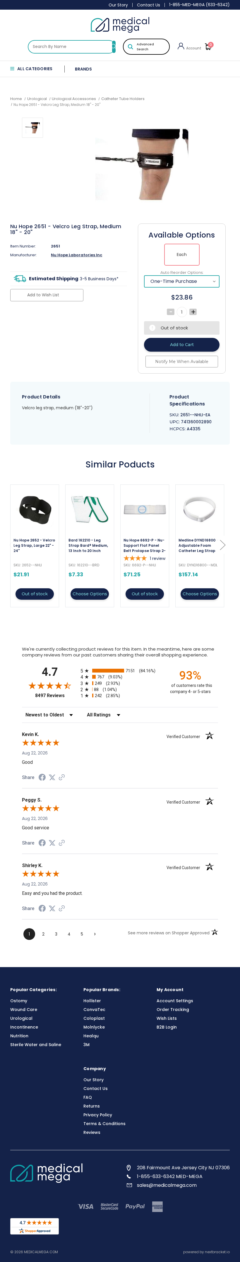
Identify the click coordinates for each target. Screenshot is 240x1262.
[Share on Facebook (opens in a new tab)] (42, 778)
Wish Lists (167, 1018)
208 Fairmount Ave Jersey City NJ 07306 (183, 1167)
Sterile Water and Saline (35, 1045)
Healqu (91, 1036)
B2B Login (167, 1027)
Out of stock (35, 593)
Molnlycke (94, 1027)
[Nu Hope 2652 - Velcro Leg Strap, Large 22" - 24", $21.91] (34, 510)
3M (86, 1045)
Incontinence (24, 1027)
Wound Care (23, 1009)
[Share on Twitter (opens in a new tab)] (52, 777)
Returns (91, 1106)
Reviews (91, 1132)
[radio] (120, 671)
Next (222, 544)
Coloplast (94, 1018)
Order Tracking (173, 1009)
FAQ (87, 1097)
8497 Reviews (56, 695)
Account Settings (175, 1001)
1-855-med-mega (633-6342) (199, 5)
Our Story (118, 5)
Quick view (34, 546)
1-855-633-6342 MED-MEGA (170, 1176)
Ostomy (18, 1001)
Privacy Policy (97, 1115)
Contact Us (148, 5)
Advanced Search (145, 46)
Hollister (92, 1001)
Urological (21, 1018)
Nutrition (19, 1036)
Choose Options (90, 593)
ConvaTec (94, 1009)
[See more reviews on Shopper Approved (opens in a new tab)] (62, 778)
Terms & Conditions (104, 1124)
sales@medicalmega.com (167, 1185)
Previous (12, 544)
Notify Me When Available (181, 361)
